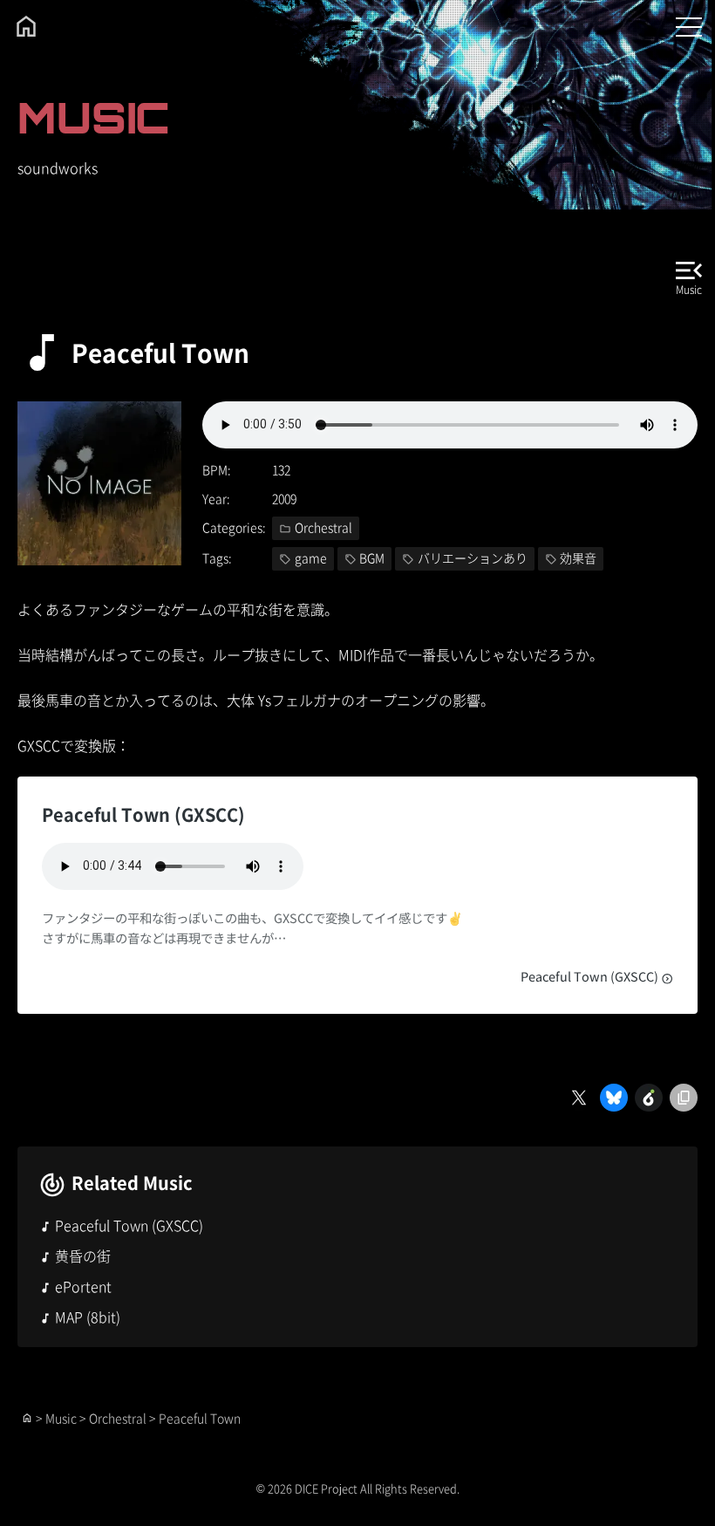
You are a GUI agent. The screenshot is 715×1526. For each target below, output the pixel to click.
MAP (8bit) (87, 1316)
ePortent (83, 1286)
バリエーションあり (473, 557)
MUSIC (93, 117)
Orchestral (323, 527)
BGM (372, 557)
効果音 (578, 557)
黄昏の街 (83, 1255)
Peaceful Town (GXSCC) (591, 976)
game (311, 557)
